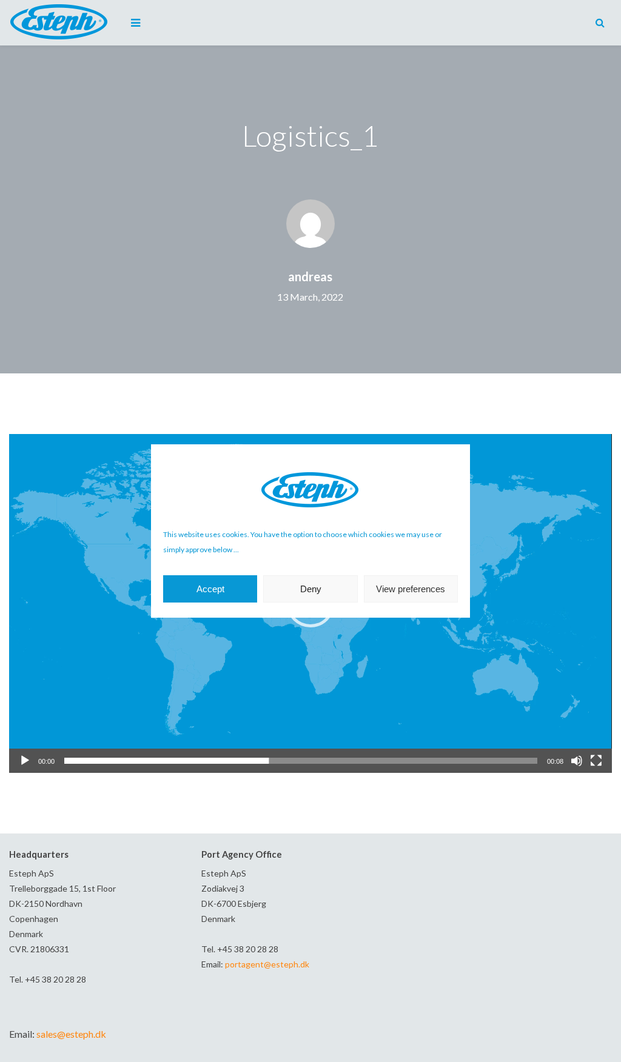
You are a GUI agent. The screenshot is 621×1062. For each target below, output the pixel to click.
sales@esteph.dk (71, 1034)
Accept (210, 589)
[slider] (300, 761)
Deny (310, 589)
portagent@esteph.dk (267, 964)
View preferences (410, 589)
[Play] (25, 761)
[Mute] (577, 761)
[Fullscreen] (596, 761)
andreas (310, 276)
